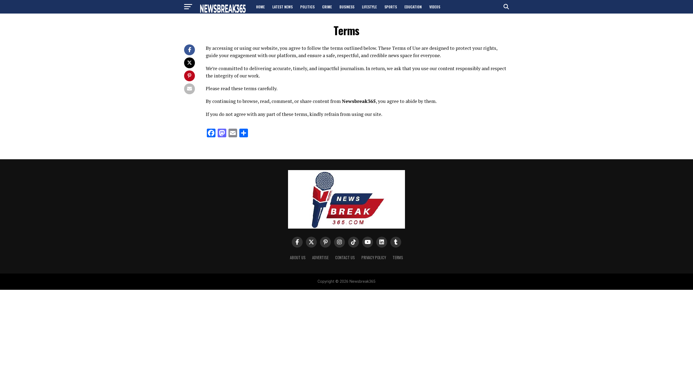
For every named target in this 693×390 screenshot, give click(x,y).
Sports (390, 6)
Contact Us (345, 257)
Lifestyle (369, 6)
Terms (398, 257)
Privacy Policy (373, 257)
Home (260, 6)
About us (298, 257)
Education (413, 6)
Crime (327, 6)
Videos (434, 6)
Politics (307, 6)
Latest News (282, 6)
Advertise (320, 257)
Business (346, 6)
